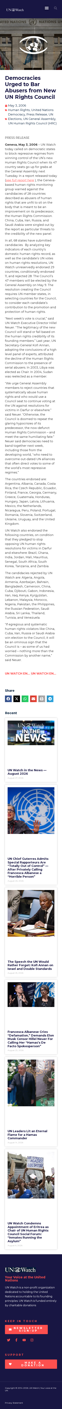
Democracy (16, 114)
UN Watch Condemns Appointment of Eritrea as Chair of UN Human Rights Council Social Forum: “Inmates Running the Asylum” (28, 1232)
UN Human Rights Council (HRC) (32, 123)
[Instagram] (32, 1340)
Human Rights (19, 110)
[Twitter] (8, 1340)
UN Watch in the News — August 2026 (27, 772)
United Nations (42, 110)
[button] (47, 8)
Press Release (36, 114)
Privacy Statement (14, 1403)
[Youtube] (24, 1340)
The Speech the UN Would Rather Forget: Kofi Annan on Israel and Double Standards (30, 965)
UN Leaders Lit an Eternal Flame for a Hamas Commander (27, 1134)
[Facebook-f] (16, 1340)
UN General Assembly (39, 119)
